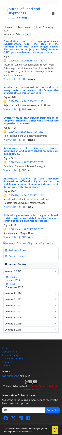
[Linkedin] (20, 419)
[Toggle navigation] (53, 14)
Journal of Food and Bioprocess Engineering (24, 12)
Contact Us (8, 362)
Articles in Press (17, 250)
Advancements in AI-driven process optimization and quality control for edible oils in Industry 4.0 (31, 151)
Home (5, 348)
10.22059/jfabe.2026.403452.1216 (25, 195)
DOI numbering (10, 375)
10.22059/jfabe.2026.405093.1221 (25, 162)
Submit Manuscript (12, 358)
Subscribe (52, 410)
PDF (28, 79)
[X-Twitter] (13, 419)
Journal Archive (17, 264)
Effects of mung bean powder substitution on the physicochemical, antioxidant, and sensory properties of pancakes (31, 120)
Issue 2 (13, 276)
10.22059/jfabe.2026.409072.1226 (25, 229)
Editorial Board (10, 355)
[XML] (11, 30)
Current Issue (16, 256)
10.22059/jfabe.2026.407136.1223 (25, 131)
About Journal (9, 351)
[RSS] (28, 419)
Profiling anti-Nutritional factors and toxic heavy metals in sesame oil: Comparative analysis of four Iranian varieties (31, 90)
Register (50, 2)
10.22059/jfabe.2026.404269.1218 (25, 101)
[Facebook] (5, 419)
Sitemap (6, 365)
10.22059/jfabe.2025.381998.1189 (25, 60)
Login (31, 2)
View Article (9, 79)
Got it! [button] (55, 430)
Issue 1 (13, 283)
